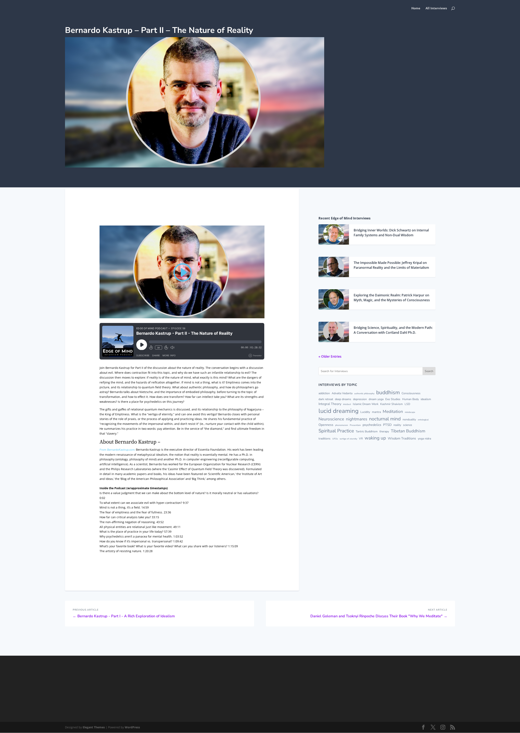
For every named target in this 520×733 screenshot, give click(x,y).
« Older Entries (329, 356)
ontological (423, 419)
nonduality (409, 419)
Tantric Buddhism (367, 431)
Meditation (393, 411)
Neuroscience (331, 419)
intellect (347, 404)
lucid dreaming (338, 411)
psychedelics (372, 425)
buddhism (388, 392)
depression (360, 399)
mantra (376, 412)
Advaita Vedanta (342, 393)
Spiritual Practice (336, 430)
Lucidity (365, 412)
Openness (325, 425)
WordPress (132, 727)
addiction (324, 393)
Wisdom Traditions (402, 438)
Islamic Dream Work (365, 404)
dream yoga (376, 399)
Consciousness (411, 393)
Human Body (410, 399)
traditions (324, 438)
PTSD (387, 425)
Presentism (355, 425)
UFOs (335, 438)
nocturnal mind (385, 419)
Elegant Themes (94, 727)
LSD (407, 404)
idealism (426, 399)
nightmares (356, 419)
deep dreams (343, 399)
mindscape (410, 412)
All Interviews (436, 8)
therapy (384, 431)
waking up (375, 438)
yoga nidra (424, 438)
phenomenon (341, 425)
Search (429, 371)
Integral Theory (329, 404)
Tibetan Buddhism (408, 431)
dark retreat (325, 399)
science (407, 425)
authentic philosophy (364, 393)
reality (397, 425)
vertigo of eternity (348, 438)
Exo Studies (392, 399)
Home (415, 8)
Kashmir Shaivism (391, 404)
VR (361, 438)
